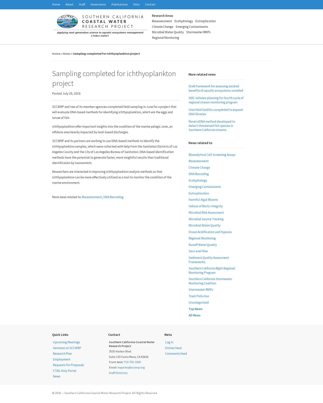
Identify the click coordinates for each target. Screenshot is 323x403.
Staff (82, 4)
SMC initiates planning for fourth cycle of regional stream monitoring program (216, 100)
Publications (119, 4)
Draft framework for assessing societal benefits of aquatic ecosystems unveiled (216, 88)
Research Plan (62, 354)
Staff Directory (118, 373)
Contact (150, 4)
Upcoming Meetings (66, 342)
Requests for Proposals (68, 365)
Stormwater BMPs (198, 32)
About (69, 4)
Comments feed (176, 354)
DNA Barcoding (113, 197)
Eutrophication (205, 21)
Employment (61, 359)
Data (136, 4)
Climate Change (162, 27)
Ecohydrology (183, 21)
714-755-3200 (132, 362)
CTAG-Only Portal (64, 371)
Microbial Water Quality (168, 32)
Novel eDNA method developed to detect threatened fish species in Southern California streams (212, 125)
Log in (169, 342)
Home (56, 4)
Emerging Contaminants (192, 27)
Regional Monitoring (165, 38)
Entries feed (173, 348)
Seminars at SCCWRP (67, 348)
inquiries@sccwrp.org (131, 367)
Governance (98, 4)
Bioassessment (162, 21)
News (66, 53)
